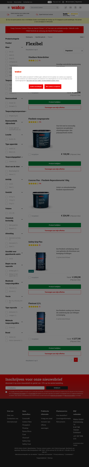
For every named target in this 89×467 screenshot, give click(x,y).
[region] (44, 79)
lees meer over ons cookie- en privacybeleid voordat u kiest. (43, 80)
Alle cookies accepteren (53, 86)
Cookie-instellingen (36, 86)
